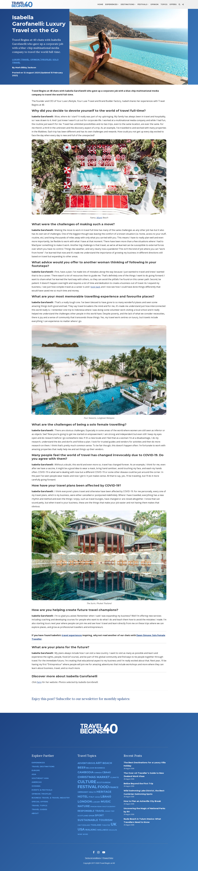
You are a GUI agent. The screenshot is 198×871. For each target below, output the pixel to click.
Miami (99, 217)
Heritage (103, 791)
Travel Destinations (43, 767)
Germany (83, 792)
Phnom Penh (96, 806)
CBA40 (106, 772)
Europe (36, 770)
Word (85, 834)
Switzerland (84, 825)
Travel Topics (39, 806)
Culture (87, 781)
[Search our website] (179, 4)
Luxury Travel (20, 59)
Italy (91, 797)
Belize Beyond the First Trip (138, 783)
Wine (80, 834)
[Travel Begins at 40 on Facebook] (93, 852)
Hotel (83, 796)
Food (103, 787)
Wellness (102, 830)
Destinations (127, 4)
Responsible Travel (91, 811)
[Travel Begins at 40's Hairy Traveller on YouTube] (103, 852)
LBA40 (105, 796)
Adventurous (86, 763)
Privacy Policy (108, 858)
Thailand (96, 825)
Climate (114, 777)
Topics (164, 4)
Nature (84, 806)
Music (106, 801)
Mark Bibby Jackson (25, 67)
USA (81, 829)
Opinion (154, 4)
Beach (107, 763)
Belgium (90, 768)
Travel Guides (39, 809)
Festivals (142, 4)
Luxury (96, 802)
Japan (97, 797)
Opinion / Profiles (40, 59)
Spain (91, 815)
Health (92, 792)
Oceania (36, 786)
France (113, 787)
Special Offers (40, 802)
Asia (34, 774)
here (39, 682)
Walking (91, 829)
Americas (37, 782)
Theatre (106, 825)
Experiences (111, 4)
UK (114, 824)
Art (99, 763)
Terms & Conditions (93, 858)
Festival (87, 786)
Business (100, 768)
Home (100, 4)
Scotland (83, 816)
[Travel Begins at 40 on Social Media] (183, 4)
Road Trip (109, 811)
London (85, 801)
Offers (172, 4)
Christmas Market (94, 777)
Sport (99, 815)
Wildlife (113, 830)
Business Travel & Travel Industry (51, 798)
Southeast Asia (40, 778)
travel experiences (72, 635)
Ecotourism (103, 782)
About (35, 813)
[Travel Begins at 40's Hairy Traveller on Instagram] (98, 852)
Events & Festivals (42, 790)
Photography (108, 806)
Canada (98, 773)
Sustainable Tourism (95, 820)
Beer (82, 767)
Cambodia (86, 772)
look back (95, 286)
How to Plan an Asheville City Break (142, 801)
